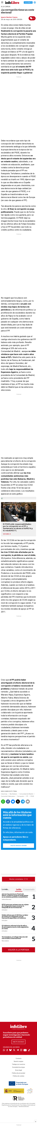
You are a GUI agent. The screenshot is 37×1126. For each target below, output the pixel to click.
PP (27, 796)
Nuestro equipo (18, 1061)
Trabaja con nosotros (18, 1064)
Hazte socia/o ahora (18, 845)
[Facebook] (7, 1050)
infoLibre (4, 910)
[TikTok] (29, 1050)
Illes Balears (13, 794)
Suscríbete (28, 2)
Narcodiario (5, 941)
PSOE (32, 796)
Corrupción (20, 796)
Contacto (18, 1058)
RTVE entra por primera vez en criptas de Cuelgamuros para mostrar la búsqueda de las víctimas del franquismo (15, 907)
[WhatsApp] (4, 1050)
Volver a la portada (18, 950)
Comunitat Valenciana (8, 796)
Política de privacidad (18, 1073)
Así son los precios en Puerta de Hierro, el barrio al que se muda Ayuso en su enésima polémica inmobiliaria (15, 895)
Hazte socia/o (18, 1042)
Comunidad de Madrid (26, 794)
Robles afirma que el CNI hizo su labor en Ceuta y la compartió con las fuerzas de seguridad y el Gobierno (15, 916)
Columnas (4, 794)
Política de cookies (18, 1076)
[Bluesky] (10, 1050)
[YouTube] (25, 1050)
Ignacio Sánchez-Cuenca (9, 17)
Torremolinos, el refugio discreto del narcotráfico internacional (15, 937)
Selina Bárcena (6, 899)
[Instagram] (21, 1050)
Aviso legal (18, 1070)
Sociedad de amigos (18, 1067)
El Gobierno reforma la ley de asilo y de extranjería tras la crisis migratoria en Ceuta (15, 927)
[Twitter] (14, 1050)
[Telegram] (18, 1050)
